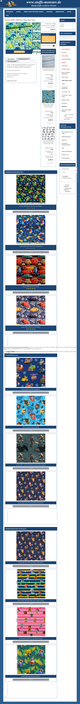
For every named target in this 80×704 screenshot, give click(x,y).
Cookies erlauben (5, 355)
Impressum (12, 356)
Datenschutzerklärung (5, 356)
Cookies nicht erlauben (18, 355)
